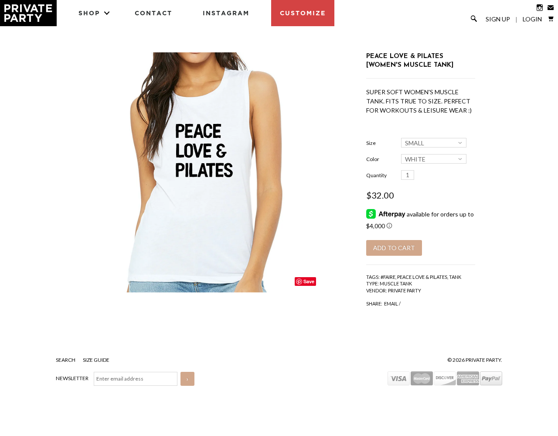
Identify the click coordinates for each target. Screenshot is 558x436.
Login (532, 19)
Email (391, 303)
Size (371, 143)
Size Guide (96, 360)
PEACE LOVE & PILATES (422, 277)
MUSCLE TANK (396, 283)
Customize (303, 13)
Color (372, 159)
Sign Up (498, 19)
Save (308, 281)
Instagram (226, 13)
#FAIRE (388, 277)
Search (66, 360)
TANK (455, 277)
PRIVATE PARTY (404, 290)
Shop (89, 13)
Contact (153, 13)
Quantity (376, 175)
